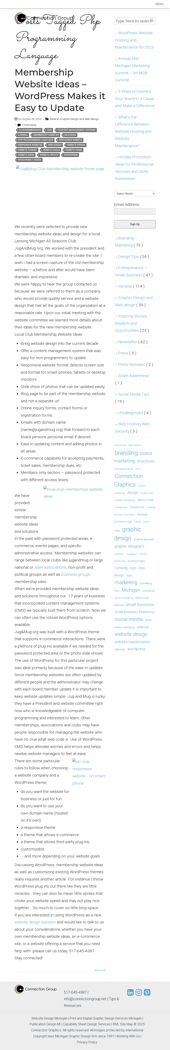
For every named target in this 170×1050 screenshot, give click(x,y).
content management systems (76, 130)
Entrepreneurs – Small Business (134, 271)
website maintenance (132, 642)
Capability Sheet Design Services (86, 1024)
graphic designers (129, 546)
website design (76, 145)
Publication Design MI (45, 1024)
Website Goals (51, 150)
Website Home (74, 150)
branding (126, 452)
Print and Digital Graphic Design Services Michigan (106, 1018)
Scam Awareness (132, 379)
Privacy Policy (87, 1042)
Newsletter (132, 341)
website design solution (35, 922)
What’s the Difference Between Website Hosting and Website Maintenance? (133, 131)
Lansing (23, 135)
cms (49, 130)
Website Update (49, 155)
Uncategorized (134, 412)
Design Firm (146, 493)
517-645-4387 (75, 992)
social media (129, 619)
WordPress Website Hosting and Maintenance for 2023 (134, 40)
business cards (124, 468)
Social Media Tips (132, 398)
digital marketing (125, 500)
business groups (76, 574)
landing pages (136, 560)
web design (54, 145)
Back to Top (100, 970)
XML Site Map (123, 1024)
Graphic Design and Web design (79, 119)
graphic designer (144, 539)
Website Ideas (26, 155)
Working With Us (128, 1036)
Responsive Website (70, 140)
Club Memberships (30, 130)
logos (129, 575)
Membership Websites (46, 135)
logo (133, 568)
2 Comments (29, 125)
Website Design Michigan (49, 1018)
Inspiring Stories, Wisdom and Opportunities (132, 323)
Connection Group (50, 18)
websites (120, 649)
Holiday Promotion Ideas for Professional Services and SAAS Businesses (134, 168)
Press (127, 353)
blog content (134, 445)
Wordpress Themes (29, 160)
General (54, 119)
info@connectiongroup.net (85, 999)
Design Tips (133, 256)
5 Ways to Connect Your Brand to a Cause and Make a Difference (134, 98)
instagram (131, 554)
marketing (126, 582)
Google (137, 521)
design (132, 492)
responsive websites (30, 145)
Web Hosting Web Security (132, 428)
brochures (146, 461)
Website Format (27, 150)
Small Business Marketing (134, 612)
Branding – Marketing (129, 242)
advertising (120, 445)
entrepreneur (121, 507)
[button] (160, 4)
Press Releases (135, 364)
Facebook (137, 507)
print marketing (124, 597)
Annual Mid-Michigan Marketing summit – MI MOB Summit (132, 69)
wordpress (71, 155)
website (143, 627)
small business (140, 604)
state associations (50, 567)
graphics (119, 554)
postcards (149, 590)
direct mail (145, 500)
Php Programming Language (35, 140)
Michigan (70, 135)
